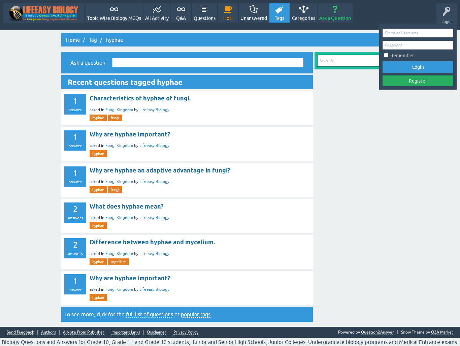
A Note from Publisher (83, 332)
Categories (303, 18)
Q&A (181, 18)
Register (418, 81)
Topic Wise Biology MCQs (114, 18)
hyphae (98, 118)
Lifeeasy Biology (154, 109)
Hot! (228, 18)
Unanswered (253, 18)
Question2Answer (377, 332)
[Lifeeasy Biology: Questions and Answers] (43, 13)
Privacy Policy (185, 332)
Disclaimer (156, 332)
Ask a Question (335, 18)
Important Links (125, 332)
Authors (48, 332)
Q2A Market (442, 332)
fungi (115, 118)
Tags (279, 18)
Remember (402, 55)
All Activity (157, 18)
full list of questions (149, 314)
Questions (205, 18)
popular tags (195, 314)
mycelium (118, 262)
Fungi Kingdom (119, 109)
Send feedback (20, 332)
